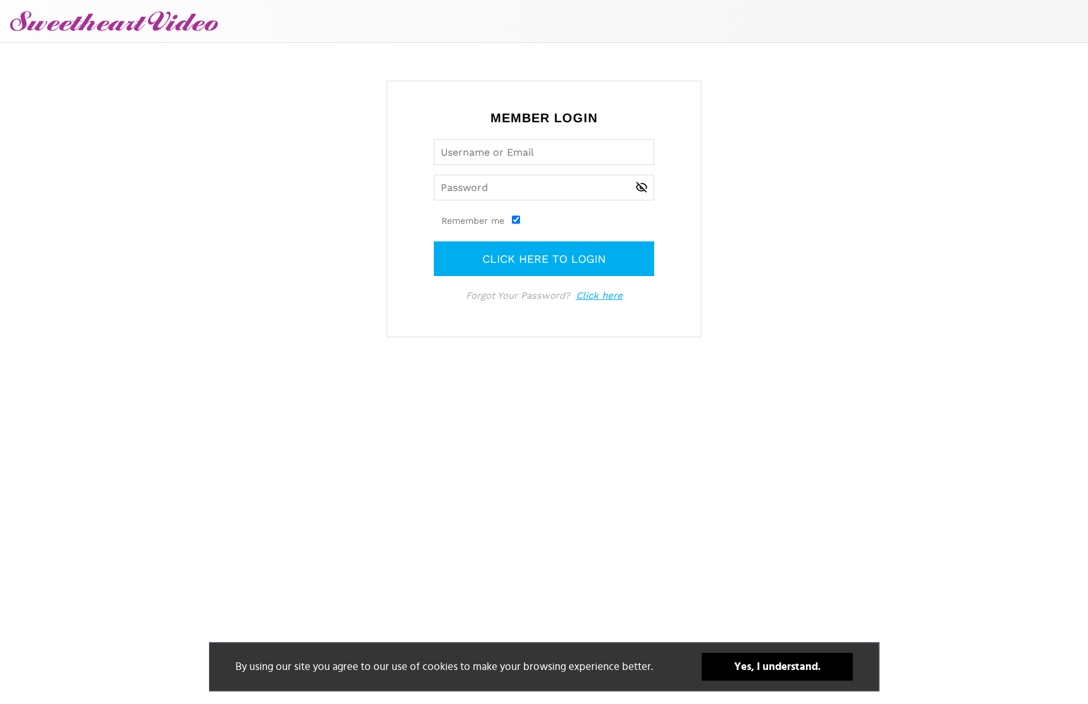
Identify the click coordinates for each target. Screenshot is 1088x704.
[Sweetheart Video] (114, 21)
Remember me (472, 221)
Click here (599, 295)
